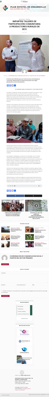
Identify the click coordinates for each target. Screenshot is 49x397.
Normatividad (20, 306)
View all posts (5, 264)
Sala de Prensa (24, 318)
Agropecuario (22, 19)
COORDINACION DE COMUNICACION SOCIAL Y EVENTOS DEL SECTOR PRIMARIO (27, 75)
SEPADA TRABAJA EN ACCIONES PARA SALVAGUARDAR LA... (15, 245)
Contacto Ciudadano (22, 311)
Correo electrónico (21, 285)
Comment (3, 273)
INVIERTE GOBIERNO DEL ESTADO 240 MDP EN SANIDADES (40, 237)
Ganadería (37, 228)
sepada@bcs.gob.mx (27, 388)
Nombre (3, 285)
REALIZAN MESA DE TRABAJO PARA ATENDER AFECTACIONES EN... (41, 245)
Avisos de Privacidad (5, 395)
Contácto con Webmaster (20, 390)
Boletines (28, 19)
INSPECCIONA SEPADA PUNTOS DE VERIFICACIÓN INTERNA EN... (16, 230)
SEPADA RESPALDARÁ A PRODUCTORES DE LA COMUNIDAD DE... (15, 237)
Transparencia (20, 308)
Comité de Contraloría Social (23, 314)
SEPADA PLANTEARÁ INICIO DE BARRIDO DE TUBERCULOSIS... (40, 231)
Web (33, 285)
